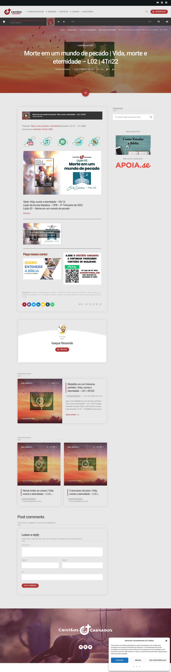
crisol (53, 292)
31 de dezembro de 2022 (31, 501)
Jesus (89, 292)
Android (37, 129)
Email (44, 129)
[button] (166, 641)
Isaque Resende (62, 343)
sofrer (60, 295)
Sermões (52, 12)
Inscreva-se (159, 11)
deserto (34, 295)
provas (75, 295)
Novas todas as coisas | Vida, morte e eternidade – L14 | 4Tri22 (38, 494)
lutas (24, 297)
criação (74, 292)
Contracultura (36, 12)
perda (95, 292)
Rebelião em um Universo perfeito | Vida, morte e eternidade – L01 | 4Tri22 (81, 388)
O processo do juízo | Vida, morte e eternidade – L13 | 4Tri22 (83, 494)
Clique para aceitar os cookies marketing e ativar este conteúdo (42, 234)
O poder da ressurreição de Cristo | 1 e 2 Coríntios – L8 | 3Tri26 (35, 20)
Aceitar (119, 660)
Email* (64, 560)
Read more (72, 415)
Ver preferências (157, 660)
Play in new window (40, 126)
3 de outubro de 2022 (84, 69)
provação (61, 292)
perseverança (44, 292)
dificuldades (90, 295)
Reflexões (88, 12)
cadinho (34, 292)
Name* (24, 560)
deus (98, 295)
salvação (67, 295)
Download (55, 126)
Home (62, 30)
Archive (62, 349)
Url (23, 572)
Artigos (64, 12)
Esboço (26, 213)
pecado (53, 295)
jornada (45, 295)
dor (39, 295)
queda (81, 295)
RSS (50, 129)
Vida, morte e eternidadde (107, 30)
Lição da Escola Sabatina (87, 30)
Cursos (75, 12)
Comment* (26, 545)
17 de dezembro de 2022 (78, 501)
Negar (138, 660)
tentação (82, 292)
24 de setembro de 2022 (92, 396)
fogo (68, 292)
